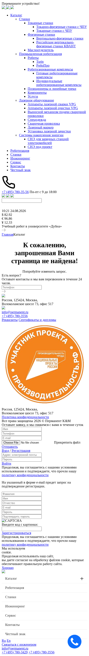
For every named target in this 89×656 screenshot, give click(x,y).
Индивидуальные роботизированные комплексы (58, 83)
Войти (6, 463)
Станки (24, 19)
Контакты (17, 166)
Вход (5, 450)
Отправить (10, 447)
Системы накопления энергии (41, 135)
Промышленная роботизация (40, 54)
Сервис (15, 162)
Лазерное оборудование (36, 100)
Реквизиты (10, 320)
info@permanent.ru (15, 312)
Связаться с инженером (19, 644)
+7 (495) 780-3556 (15, 316)
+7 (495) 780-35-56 (15, 192)
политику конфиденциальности (25, 475)
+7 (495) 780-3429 (15, 652)
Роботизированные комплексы (50, 69)
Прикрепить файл (67, 442)
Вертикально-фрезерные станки (59, 38)
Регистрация (21, 450)
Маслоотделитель (41, 50)
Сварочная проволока (44, 123)
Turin (40, 61)
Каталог (16, 15)
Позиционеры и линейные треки (52, 89)
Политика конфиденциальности (25, 417)
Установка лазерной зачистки (49, 131)
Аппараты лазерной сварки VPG (52, 104)
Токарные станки (40, 23)
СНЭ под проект (40, 147)
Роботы (33, 58)
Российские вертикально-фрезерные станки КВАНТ (56, 44)
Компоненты (37, 92)
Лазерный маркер (41, 127)
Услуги (33, 96)
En (9, 640)
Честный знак (20, 170)
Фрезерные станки (41, 34)
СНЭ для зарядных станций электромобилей (48, 141)
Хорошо (8, 568)
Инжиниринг (20, 158)
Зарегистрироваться (16, 533)
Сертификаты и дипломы (37, 320)
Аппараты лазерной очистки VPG (53, 108)
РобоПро (42, 65)
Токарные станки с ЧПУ (54, 30)
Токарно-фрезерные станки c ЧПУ (61, 27)
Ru (4, 640)
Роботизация (19, 150)
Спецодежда (37, 119)
